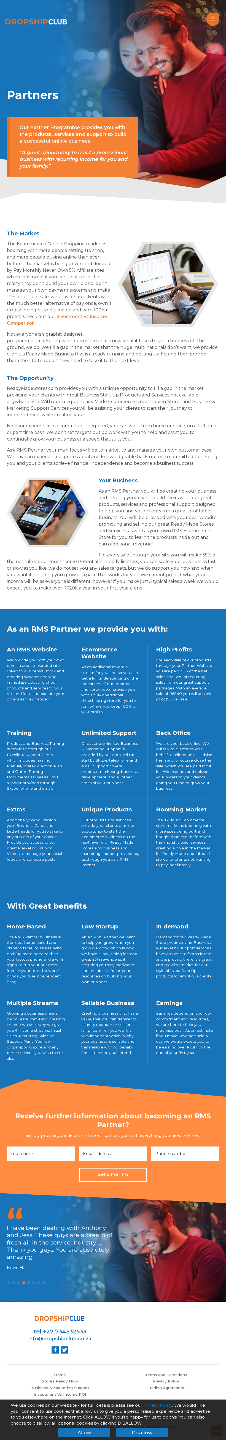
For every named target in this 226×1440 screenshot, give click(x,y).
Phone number (171, 1153)
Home (60, 1375)
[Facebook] (55, 1350)
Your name (22, 1153)
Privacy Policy (166, 1381)
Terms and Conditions (166, 1375)
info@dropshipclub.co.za (60, 1338)
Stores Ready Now (60, 1381)
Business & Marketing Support (59, 1387)
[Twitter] (64, 1350)
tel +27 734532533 (59, 1331)
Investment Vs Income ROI (60, 1394)
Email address (97, 1153)
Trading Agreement (166, 1387)
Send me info (113, 1174)
